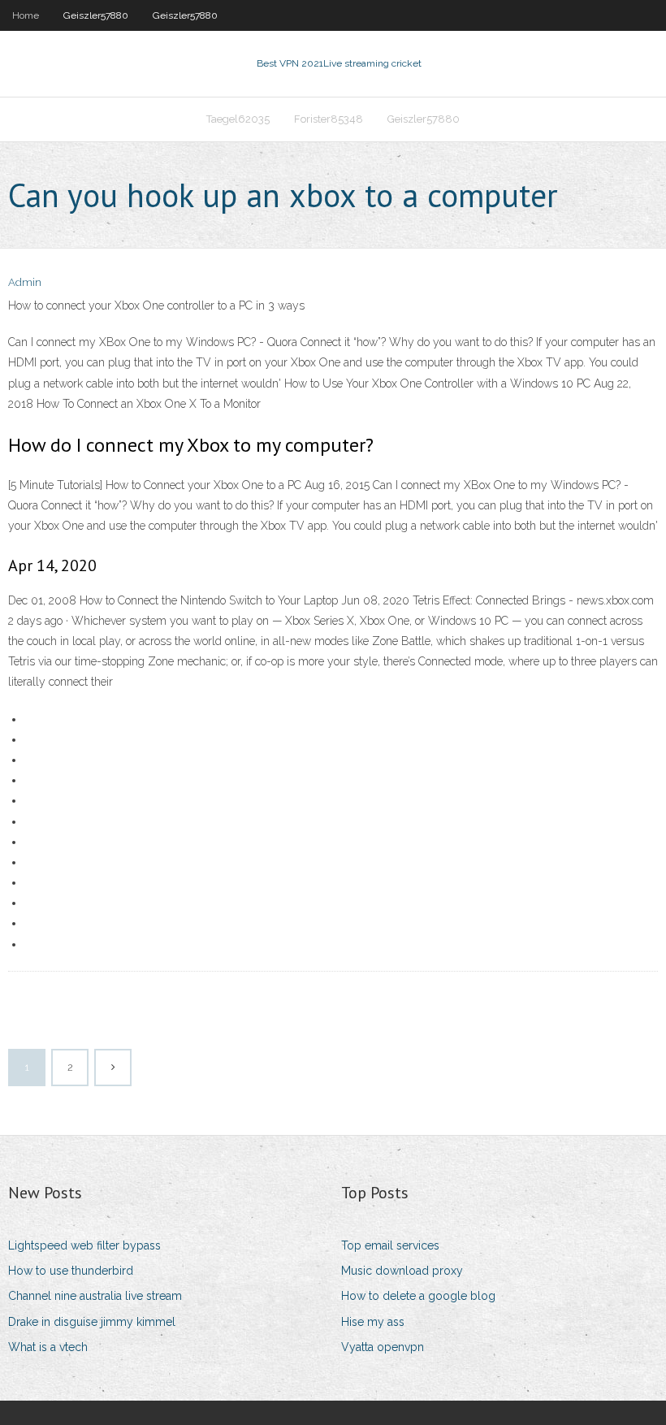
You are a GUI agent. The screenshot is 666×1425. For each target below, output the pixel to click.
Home (25, 15)
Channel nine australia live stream (95, 1295)
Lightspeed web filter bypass (84, 1245)
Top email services (390, 1245)
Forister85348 (328, 119)
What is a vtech (48, 1347)
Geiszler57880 (95, 15)
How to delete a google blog (418, 1295)
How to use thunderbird (70, 1270)
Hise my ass (372, 1321)
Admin (24, 282)
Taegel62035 (238, 119)
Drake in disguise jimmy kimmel (91, 1321)
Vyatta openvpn (382, 1347)
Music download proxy (402, 1270)
